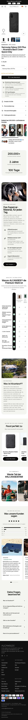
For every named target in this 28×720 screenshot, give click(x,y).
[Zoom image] (23, 33)
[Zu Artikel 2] (8, 40)
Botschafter (4, 686)
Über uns (3, 681)
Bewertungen (4, 688)
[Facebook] (7, 656)
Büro (2, 670)
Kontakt (17, 670)
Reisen (3, 674)
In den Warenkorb (10, 459)
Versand (17, 688)
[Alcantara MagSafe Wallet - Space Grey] (10, 441)
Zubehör (3, 665)
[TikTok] (4, 656)
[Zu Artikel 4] (18, 40)
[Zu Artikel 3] (13, 40)
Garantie (17, 667)
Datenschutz (18, 681)
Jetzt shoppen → (10, 264)
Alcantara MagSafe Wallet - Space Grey (10, 452)
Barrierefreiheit (4, 717)
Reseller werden (5, 691)
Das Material (4, 683)
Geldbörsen (4, 667)
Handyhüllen (4, 662)
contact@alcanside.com (7, 708)
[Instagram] (2, 656)
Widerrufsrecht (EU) (20, 691)
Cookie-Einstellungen (6, 712)
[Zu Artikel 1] (3, 40)
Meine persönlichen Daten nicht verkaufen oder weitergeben (11, 714)
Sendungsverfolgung (20, 662)
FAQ (16, 665)
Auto (2, 672)
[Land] (23, 6)
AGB (16, 683)
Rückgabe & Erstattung (20, 686)
